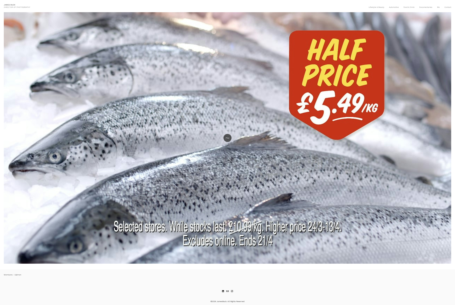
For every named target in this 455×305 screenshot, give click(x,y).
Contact (447, 7)
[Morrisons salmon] (227, 138)
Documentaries (425, 7)
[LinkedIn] (223, 291)
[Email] (227, 291)
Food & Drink (408, 7)
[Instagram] (232, 291)
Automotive (394, 7)
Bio (438, 7)
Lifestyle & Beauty (376, 7)
